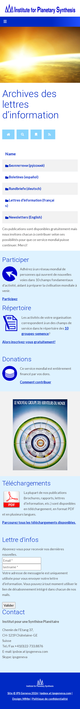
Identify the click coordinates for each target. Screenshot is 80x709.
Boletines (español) (23, 177)
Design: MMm (21, 698)
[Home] (8, 134)
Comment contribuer (35, 382)
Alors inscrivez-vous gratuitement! (28, 342)
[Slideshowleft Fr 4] (40, 434)
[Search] (22, 134)
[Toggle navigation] (5, 22)
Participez (9, 299)
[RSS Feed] (49, 134)
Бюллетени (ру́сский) (26, 165)
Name (10, 153)
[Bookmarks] (36, 134)
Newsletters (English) (25, 217)
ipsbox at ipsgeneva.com (55, 693)
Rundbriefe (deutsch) (24, 189)
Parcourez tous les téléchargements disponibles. (39, 522)
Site (22, 693)
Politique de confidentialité (50, 698)
